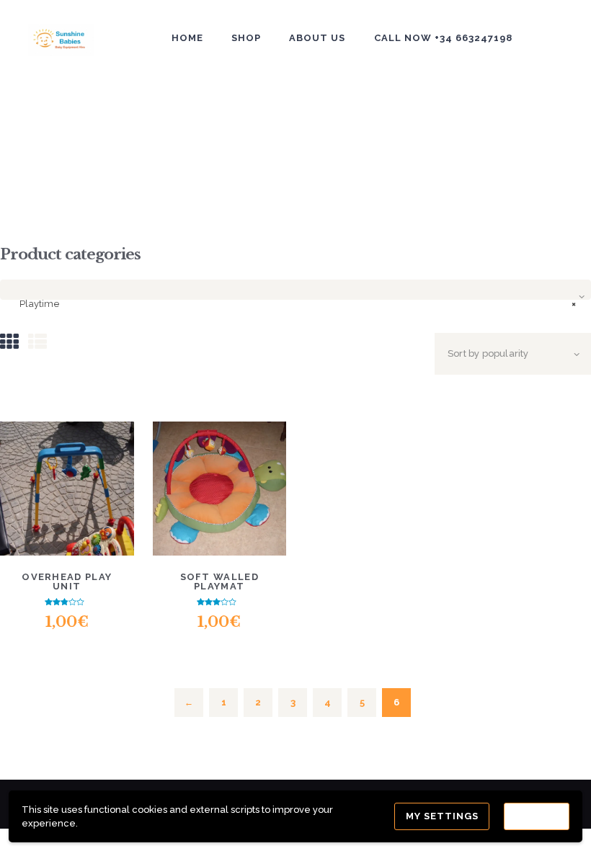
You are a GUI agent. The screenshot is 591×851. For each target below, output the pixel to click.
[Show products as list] (37, 342)
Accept (536, 816)
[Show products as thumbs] (9, 342)
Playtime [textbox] (297, 303)
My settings (442, 816)
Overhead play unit (67, 581)
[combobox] (295, 290)
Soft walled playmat (219, 581)
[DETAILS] (67, 466)
